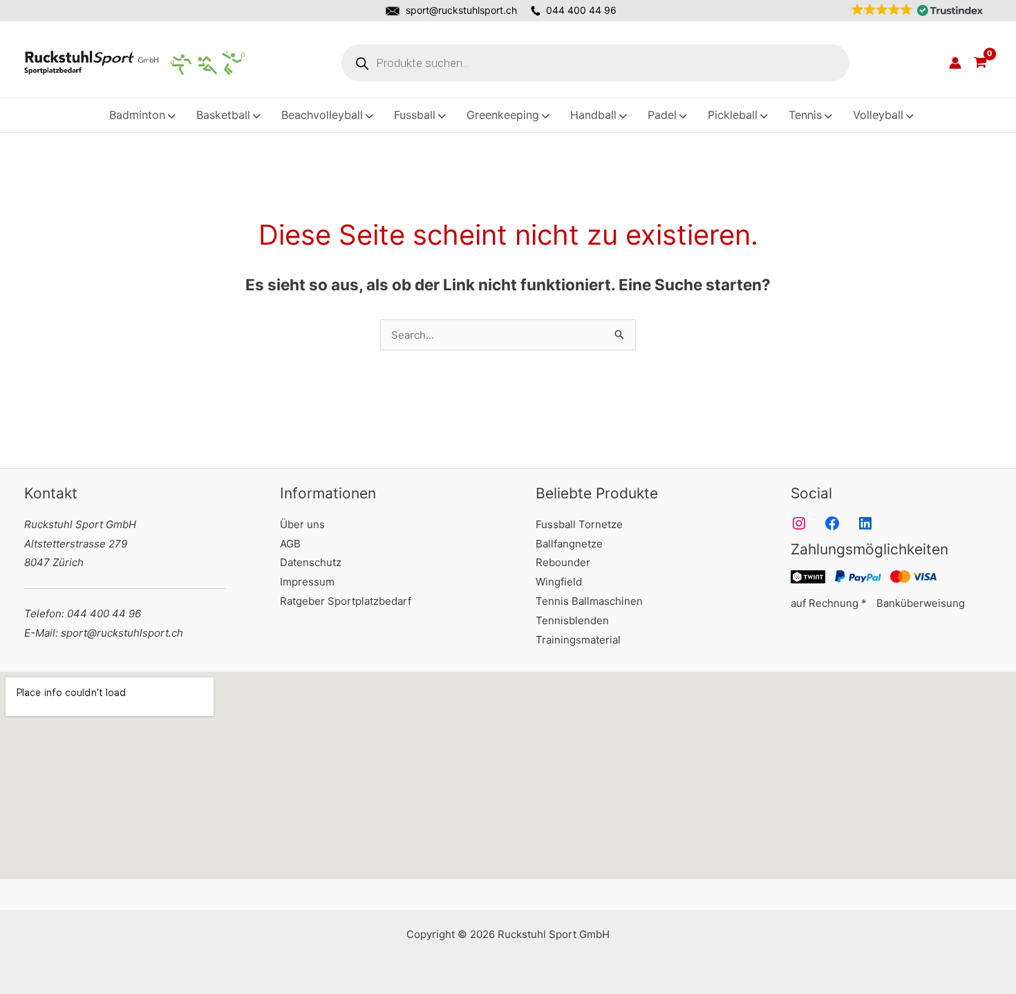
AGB (290, 543)
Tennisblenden (572, 620)
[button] (914, 10)
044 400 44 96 (581, 10)
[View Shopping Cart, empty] (980, 63)
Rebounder (563, 562)
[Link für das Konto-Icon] (955, 63)
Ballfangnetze (569, 543)
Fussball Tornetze (579, 524)
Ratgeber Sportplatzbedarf (345, 601)
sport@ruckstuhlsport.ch (461, 10)
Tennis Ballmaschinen (589, 601)
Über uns (302, 524)
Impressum (307, 581)
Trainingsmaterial (578, 639)
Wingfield (559, 581)
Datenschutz (310, 562)
